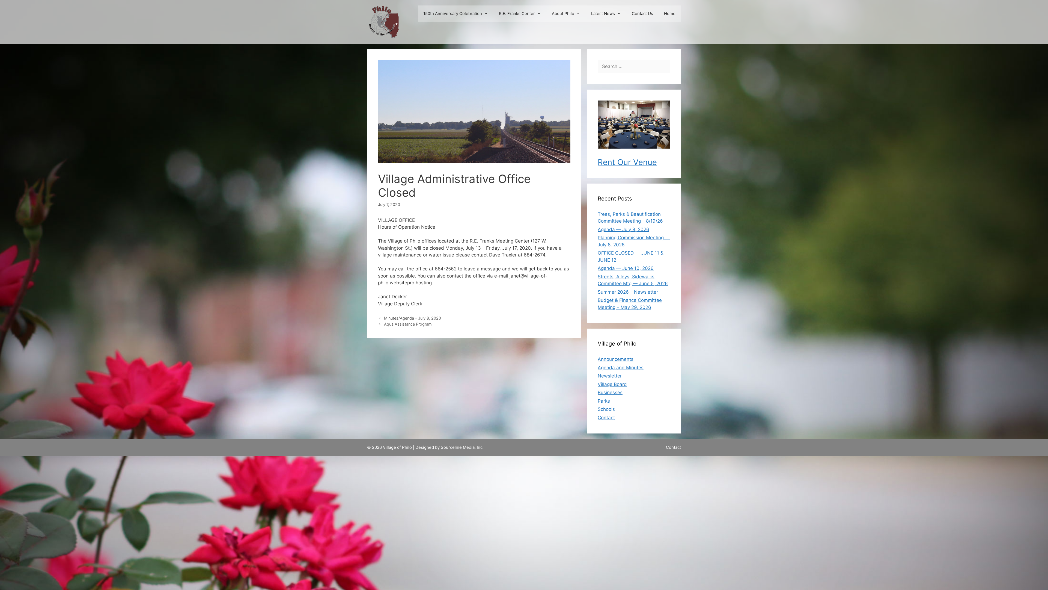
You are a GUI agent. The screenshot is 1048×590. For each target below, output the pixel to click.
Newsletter (610, 376)
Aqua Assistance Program (408, 324)
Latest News (603, 13)
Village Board (612, 384)
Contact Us (642, 13)
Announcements (615, 359)
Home (669, 13)
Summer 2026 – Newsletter (628, 292)
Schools (606, 409)
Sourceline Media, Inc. (462, 447)
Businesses (610, 392)
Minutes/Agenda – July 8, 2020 (412, 318)
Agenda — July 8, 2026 (623, 229)
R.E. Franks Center (517, 13)
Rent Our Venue (627, 162)
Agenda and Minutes (621, 367)
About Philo (563, 13)
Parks (604, 401)
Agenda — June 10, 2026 (626, 268)
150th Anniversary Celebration (452, 13)
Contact (606, 417)
